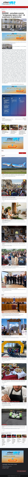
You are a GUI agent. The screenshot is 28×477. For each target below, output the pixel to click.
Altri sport (3, 401)
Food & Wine (3, 264)
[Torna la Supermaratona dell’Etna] (14, 327)
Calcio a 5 (12, 401)
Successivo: (20, 119)
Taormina (3, 218)
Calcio (10, 401)
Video (18, 401)
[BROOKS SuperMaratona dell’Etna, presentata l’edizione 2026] (14, 304)
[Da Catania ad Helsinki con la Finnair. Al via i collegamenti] (14, 279)
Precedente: (8, 119)
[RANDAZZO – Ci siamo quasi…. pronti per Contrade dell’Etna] (14, 257)
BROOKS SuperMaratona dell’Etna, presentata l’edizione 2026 (10, 313)
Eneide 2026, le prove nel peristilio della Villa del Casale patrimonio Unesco (6, 106)
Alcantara (3, 195)
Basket (8, 401)
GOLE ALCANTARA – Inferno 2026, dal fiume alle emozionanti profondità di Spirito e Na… (6, 102)
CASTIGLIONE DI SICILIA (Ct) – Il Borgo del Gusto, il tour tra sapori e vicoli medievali (13, 380)
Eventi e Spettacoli (8, 436)
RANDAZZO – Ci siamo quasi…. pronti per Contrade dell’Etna (10, 266)
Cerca (2, 150)
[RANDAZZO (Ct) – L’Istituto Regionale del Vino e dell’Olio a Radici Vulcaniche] (5, 127)
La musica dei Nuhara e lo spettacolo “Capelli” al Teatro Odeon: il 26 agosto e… (6, 111)
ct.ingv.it (19, 115)
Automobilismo (6, 401)
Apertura (3, 129)
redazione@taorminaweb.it (5, 467)
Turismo (9, 195)
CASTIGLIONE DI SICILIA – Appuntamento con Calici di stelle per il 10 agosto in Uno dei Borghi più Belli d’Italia (22, 133)
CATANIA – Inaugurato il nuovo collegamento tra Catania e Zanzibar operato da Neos (13, 174)
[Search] (26, 7)
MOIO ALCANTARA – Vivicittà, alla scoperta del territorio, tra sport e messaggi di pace (14, 358)
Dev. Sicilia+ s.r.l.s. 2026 (5, 468)
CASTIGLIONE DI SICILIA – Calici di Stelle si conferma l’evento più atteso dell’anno (24, 440)
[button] (2, 7)
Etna (13, 129)
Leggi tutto (3, 177)
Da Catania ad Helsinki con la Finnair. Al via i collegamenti (10, 288)
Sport (2, 334)
